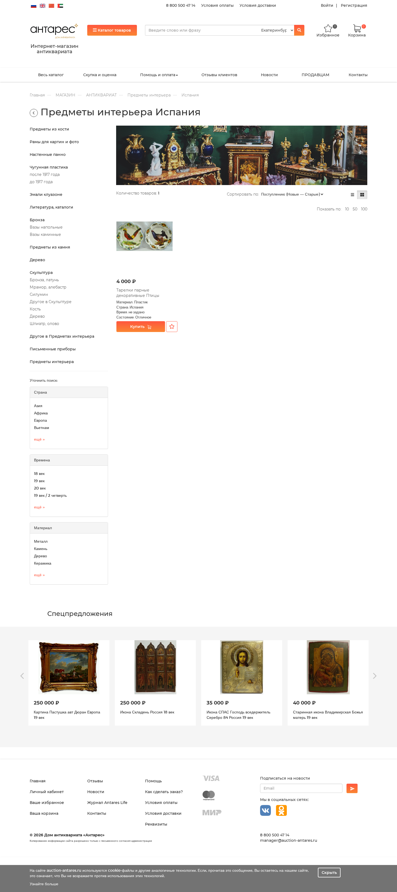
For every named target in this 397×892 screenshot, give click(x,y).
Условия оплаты (217, 5)
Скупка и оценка (99, 74)
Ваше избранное (47, 802)
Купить (137, 326)
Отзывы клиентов (219, 74)
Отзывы (95, 781)
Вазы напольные (46, 227)
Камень (40, 548)
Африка (41, 413)
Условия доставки (258, 5)
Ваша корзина (44, 813)
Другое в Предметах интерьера (62, 336)
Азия (38, 405)
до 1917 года (41, 181)
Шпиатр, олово (44, 323)
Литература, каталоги (51, 207)
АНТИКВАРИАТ (101, 95)
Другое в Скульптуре (51, 301)
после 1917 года (45, 174)
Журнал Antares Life (107, 802)
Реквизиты (156, 824)
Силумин (39, 294)
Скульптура (41, 272)
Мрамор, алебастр (48, 287)
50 (355, 209)
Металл (41, 541)
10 (347, 209)
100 (364, 209)
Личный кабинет (47, 791)
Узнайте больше (44, 883)
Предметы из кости (49, 129)
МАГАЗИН (65, 95)
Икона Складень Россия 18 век (61, 712)
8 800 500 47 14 (180, 5)
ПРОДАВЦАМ (315, 74)
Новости (269, 74)
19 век (39, 480)
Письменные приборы (53, 349)
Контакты (358, 74)
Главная (37, 95)
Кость (35, 309)
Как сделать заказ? (164, 791)
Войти (327, 5)
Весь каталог (51, 74)
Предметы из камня (50, 247)
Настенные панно (48, 154)
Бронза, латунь (44, 279)
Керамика (42, 563)
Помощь (153, 781)
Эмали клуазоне (46, 194)
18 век (39, 473)
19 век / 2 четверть (50, 495)
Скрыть (329, 872)
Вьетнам (41, 427)
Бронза (37, 219)
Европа (40, 420)
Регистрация (354, 5)
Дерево (37, 259)
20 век (40, 488)
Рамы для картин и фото (54, 141)
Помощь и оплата (157, 74)
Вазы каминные (45, 234)
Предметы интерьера (149, 95)
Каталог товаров (114, 30)
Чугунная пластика (49, 167)
